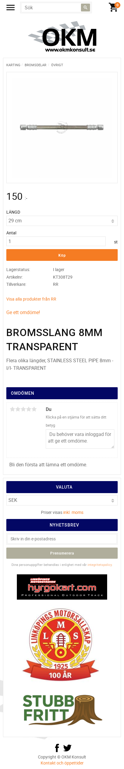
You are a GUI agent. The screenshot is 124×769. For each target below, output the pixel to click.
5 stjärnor (34, 409)
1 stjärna (12, 409)
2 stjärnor (17, 409)
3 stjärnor (23, 409)
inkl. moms (73, 512)
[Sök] (85, 7)
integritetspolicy (100, 564)
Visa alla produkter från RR (31, 299)
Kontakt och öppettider (62, 763)
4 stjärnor (28, 409)
